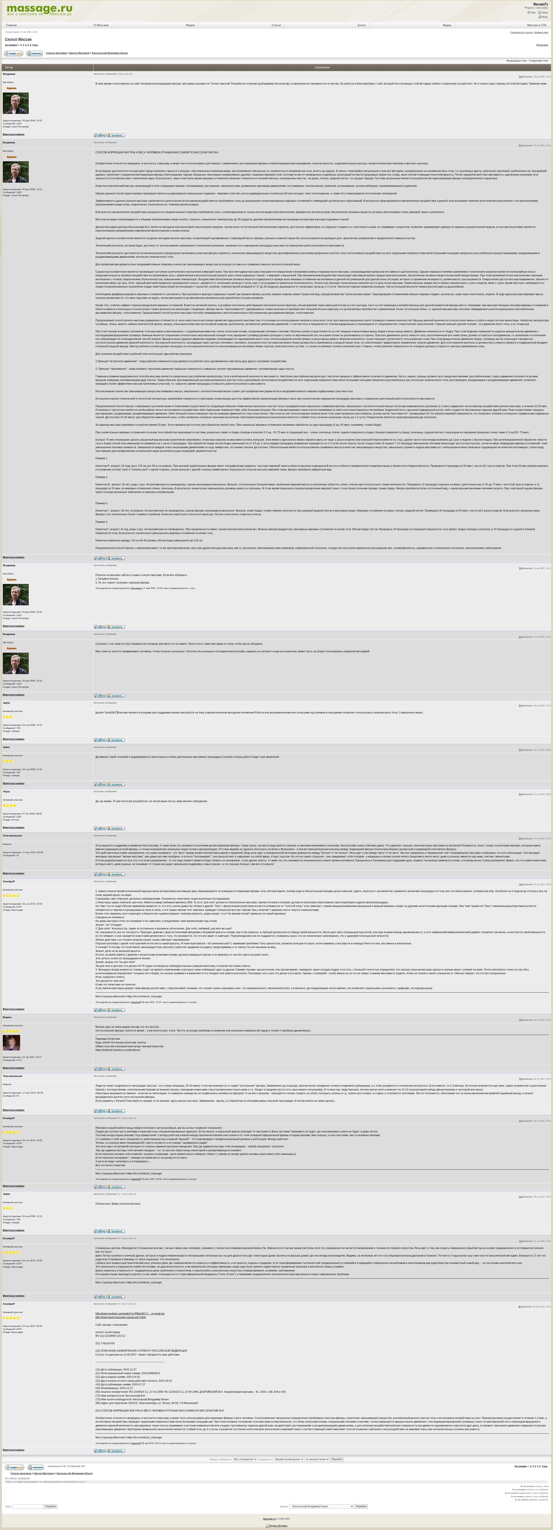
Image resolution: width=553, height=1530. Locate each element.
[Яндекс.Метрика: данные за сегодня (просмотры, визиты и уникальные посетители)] (276, 1526)
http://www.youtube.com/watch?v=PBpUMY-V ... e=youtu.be (130, 1313)
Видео (447, 25)
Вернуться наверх (13, 134)
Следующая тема (538, 60)
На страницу (11, 45)
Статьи (276, 25)
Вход (544, 17)
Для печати (542, 45)
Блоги (362, 25)
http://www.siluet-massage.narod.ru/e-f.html (120, 1317)
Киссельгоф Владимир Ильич (110, 53)
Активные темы (541, 32)
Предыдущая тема (517, 60)
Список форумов (56, 53)
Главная (11, 25)
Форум (190, 25)
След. (35, 45)
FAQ (533, 12)
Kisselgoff (136, 1002)
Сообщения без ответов (521, 32)
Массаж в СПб (536, 25)
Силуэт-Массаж (18, 39)
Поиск (544, 12)
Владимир (136, 588)
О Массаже (101, 25)
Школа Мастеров (79, 53)
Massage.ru (269, 1518)
